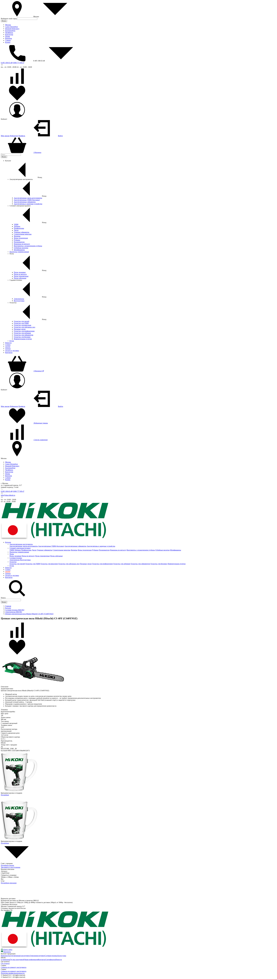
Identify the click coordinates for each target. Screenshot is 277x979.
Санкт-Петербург (11, 27)
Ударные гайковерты (21, 232)
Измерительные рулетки (23, 339)
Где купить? (5, 963)
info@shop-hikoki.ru (8, 495)
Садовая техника (16, 558)
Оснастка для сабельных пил (24, 327)
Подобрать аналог (7, 865)
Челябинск (9, 32)
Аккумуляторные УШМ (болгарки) (27, 200)
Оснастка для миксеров (22, 325)
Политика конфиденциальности (13, 973)
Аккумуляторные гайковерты (25, 202)
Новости (8, 343)
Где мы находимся (16, 959)
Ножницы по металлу (22, 244)
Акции (7, 347)
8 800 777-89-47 (18, 63)
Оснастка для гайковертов (23, 335)
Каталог (8, 542)
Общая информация (30, 959)
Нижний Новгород (12, 29)
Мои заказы (5, 136)
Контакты (8, 352)
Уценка (8, 349)
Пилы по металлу (20, 274)
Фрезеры (17, 236)
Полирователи (19, 242)
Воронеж (8, 38)
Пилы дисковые (20, 272)
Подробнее (5, 795)
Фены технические (21, 238)
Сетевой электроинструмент (20, 548)
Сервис (8, 345)
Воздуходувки (19, 301)
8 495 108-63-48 (6, 63)
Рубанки (17, 240)
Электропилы (19, 299)
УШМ (16, 224)
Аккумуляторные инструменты (21, 544)
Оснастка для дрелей (21, 321)
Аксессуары (61, 956)
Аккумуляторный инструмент (19, 956)
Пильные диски (20, 329)
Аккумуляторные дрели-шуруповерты (28, 198)
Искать (4, 21)
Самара (8, 40)
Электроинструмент (37, 956)
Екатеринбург (10, 31)
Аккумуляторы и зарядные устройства (28, 204)
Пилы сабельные (20, 278)
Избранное (14, 136)
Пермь (7, 36)
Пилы (12, 554)
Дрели (16, 230)
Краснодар (9, 34)
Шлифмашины (19, 250)
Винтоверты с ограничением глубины (28, 246)
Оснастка (13, 562)
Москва (8, 25)
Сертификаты (50, 959)
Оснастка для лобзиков (22, 333)
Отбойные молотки (21, 248)
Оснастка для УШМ (21, 323)
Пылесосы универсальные (19, 252)
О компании (5, 959)
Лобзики (17, 226)
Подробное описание (9, 883)
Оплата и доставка (12, 350)
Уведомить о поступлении (10, 867)
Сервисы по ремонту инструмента (13, 967)
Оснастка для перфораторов (24, 331)
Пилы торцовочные (21, 276)
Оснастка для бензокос (22, 337)
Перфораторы (19, 228)
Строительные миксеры (22, 234)
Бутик (12, 341)
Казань (7, 42)
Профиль (21, 136)
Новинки (4, 956)
